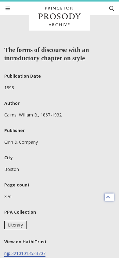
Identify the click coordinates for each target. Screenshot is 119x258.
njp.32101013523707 (24, 253)
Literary (15, 225)
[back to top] (109, 197)
